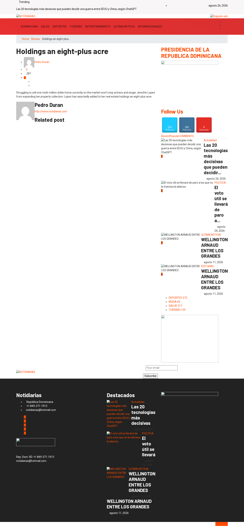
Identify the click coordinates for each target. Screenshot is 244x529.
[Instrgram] (224, 28)
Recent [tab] (165, 136)
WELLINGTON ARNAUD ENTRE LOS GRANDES (214, 248)
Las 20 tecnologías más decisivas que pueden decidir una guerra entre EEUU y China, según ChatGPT (76, 8)
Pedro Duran (41, 62)
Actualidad (210, 140)
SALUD (45, 26)
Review (35, 38)
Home (25, 38)
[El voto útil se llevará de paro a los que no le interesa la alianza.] (124, 437)
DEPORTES (60, 26)
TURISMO (76, 26)
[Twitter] (224, 25)
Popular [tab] (174, 136)
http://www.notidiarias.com (51, 111)
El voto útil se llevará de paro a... (221, 204)
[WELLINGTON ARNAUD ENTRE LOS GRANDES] (118, 473)
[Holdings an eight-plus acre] (32, 81)
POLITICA (220, 182)
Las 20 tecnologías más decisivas (143, 415)
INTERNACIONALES (150, 26)
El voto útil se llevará (148, 446)
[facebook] (224, 22)
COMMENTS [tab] (186, 136)
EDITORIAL (207, 266)
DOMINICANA (29, 26)
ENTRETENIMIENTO (97, 26)
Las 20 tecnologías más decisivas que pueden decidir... (216, 158)
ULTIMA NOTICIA (124, 26)
